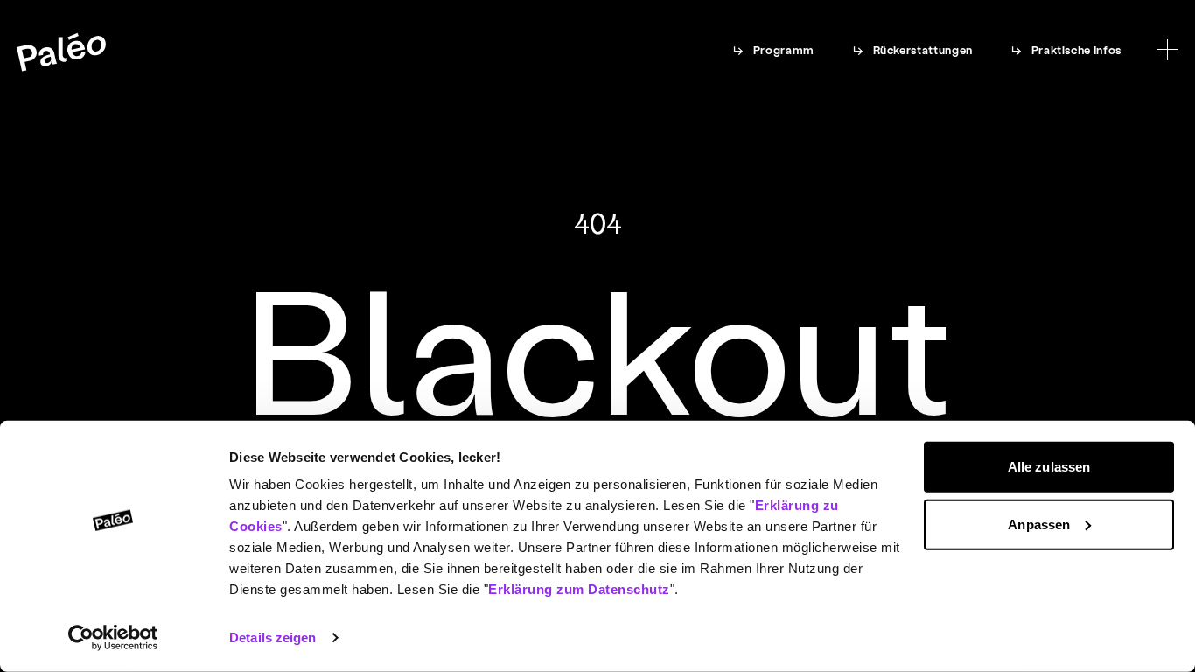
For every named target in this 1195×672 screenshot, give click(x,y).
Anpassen (1039, 523)
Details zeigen (272, 637)
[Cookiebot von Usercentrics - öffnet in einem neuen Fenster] (113, 638)
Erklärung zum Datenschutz (579, 589)
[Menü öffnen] (1167, 49)
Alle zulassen (1049, 466)
